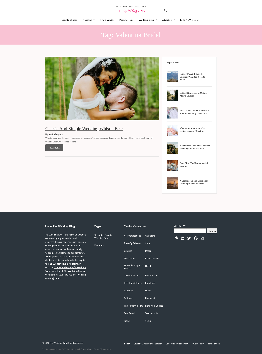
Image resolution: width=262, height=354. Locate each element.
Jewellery (128, 290)
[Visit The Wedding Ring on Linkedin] (182, 238)
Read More (54, 147)
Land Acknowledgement (177, 344)
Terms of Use (214, 344)
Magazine (87, 20)
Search (212, 231)
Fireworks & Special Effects (133, 266)
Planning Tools (126, 20)
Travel (127, 321)
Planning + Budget (154, 306)
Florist (148, 266)
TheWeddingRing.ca (74, 271)
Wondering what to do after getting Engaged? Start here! (193, 129)
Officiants (128, 298)
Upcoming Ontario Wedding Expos (103, 236)
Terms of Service (100, 349)
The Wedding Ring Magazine (63, 264)
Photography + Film (133, 306)
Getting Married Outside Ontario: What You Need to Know (192, 77)
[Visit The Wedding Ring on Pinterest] (177, 238)
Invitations (150, 283)
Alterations (150, 236)
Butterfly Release (132, 243)
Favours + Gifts (152, 258)
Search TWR (180, 226)
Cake (147, 243)
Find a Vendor (107, 20)
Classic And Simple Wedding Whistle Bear (84, 128)
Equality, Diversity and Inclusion (148, 344)
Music (148, 290)
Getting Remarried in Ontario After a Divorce (193, 94)
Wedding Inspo (146, 20)
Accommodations (132, 236)
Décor (148, 251)
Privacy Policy (198, 344)
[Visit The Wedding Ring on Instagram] (202, 238)
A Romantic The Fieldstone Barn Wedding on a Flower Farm (195, 147)
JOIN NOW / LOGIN (190, 20)
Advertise (167, 20)
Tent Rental (129, 313)
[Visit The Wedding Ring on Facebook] (195, 238)
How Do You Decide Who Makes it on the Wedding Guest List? (194, 112)
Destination (129, 258)
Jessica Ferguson (56, 134)
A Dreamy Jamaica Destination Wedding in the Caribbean (194, 182)
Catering (128, 251)
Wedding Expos (69, 20)
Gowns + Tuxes (131, 275)
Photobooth (150, 298)
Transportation (152, 313)
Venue (148, 321)
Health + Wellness (133, 283)
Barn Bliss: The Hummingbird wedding (194, 164)
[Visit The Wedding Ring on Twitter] (189, 238)
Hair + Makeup (152, 275)
